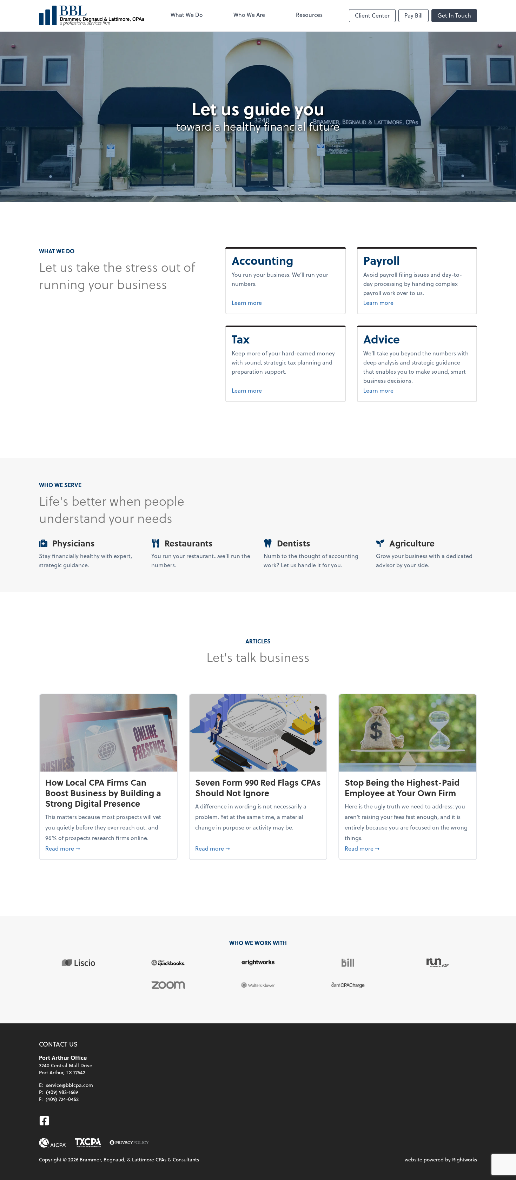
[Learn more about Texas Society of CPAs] (88, 1143)
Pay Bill (413, 15)
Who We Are (249, 15)
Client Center (372, 15)
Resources (309, 15)
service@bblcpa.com (69, 1085)
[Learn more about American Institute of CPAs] (52, 1143)
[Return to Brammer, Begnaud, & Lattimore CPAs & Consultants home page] (91, 16)
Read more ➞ (108, 848)
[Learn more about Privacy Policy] (129, 1143)
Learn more (273, 302)
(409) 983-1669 (62, 1092)
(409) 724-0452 (62, 1099)
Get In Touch (454, 15)
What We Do (187, 15)
